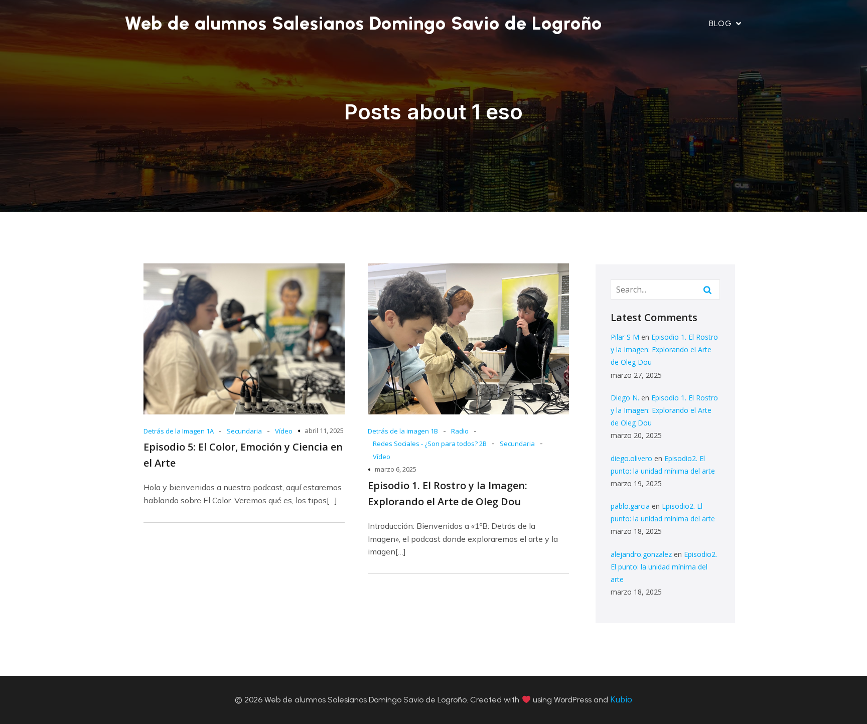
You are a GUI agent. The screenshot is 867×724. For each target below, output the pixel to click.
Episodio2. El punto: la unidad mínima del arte (664, 566)
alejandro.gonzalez (641, 554)
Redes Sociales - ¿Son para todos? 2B (430, 443)
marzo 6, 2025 (395, 469)
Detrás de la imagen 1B (403, 431)
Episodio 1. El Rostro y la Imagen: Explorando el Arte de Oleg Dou (664, 349)
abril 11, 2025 (324, 430)
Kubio (621, 699)
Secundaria (244, 431)
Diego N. (625, 397)
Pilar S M (625, 337)
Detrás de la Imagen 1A (178, 431)
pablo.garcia (630, 506)
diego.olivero (631, 458)
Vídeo (284, 431)
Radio (460, 431)
